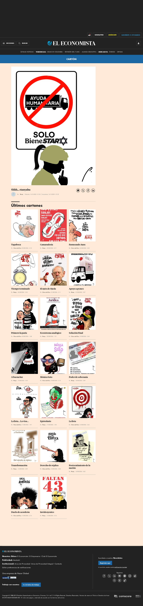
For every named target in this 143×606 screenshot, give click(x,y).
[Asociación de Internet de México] (138, 596)
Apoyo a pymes (76, 288)
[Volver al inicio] (44, 551)
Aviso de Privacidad (22, 564)
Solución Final (76, 333)
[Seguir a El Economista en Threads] (119, 580)
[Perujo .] (13, 194)
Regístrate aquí (105, 563)
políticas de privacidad (121, 567)
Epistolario (45, 421)
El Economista (22, 556)
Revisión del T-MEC (72, 52)
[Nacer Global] (9, 578)
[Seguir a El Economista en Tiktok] (124, 580)
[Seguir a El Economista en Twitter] (109, 576)
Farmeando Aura (77, 244)
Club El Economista (49, 556)
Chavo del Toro (17, 248)
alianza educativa (89, 52)
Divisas (120, 52)
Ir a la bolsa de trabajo (31, 585)
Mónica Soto (46, 377)
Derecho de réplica (49, 465)
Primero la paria (19, 333)
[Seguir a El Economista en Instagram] (130, 576)
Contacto (58, 564)
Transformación (19, 465)
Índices (112, 52)
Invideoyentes (47, 512)
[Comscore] (122, 596)
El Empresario (34, 556)
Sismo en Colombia (55, 52)
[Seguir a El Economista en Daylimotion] (135, 576)
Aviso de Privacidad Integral (42, 564)
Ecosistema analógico (50, 333)
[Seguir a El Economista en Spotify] (124, 576)
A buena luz (17, 377)
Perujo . (22, 194)
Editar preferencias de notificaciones (16, 568)
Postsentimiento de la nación (80, 466)
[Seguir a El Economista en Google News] (114, 580)
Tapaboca (16, 244)
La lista (72, 421)
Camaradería (46, 244)
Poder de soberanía (78, 377)
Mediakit (16, 560)
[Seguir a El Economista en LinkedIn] (114, 576)
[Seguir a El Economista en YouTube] (119, 576)
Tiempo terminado (20, 288)
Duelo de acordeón (20, 512)
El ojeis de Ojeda (48, 288)
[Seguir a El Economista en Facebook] (104, 576)
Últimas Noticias (27, 52)
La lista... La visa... (20, 421)
